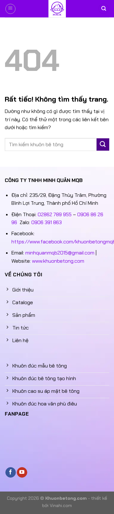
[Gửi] (103, 144)
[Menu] (10, 9)
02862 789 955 (55, 214)
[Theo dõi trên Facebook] (10, 472)
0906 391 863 (46, 222)
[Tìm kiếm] (103, 8)
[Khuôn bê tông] (57, 8)
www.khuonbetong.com (58, 261)
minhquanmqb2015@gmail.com (59, 252)
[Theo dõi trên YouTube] (22, 472)
